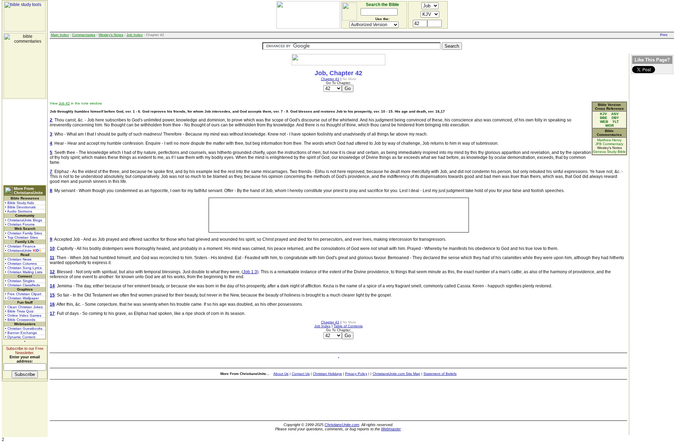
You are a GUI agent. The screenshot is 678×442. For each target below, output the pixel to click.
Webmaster (391, 429)
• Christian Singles (20, 281)
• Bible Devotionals (20, 207)
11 (52, 257)
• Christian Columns (21, 263)
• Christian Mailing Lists (23, 272)
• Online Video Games (23, 315)
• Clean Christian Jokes (24, 307)
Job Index (134, 35)
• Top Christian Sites (21, 237)
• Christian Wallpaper (22, 298)
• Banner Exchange (21, 333)
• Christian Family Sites (23, 233)
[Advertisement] (25, 142)
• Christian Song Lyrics (23, 268)
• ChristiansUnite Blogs (23, 220)
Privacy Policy (356, 374)
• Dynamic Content (20, 337)
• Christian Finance (20, 246)
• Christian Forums (20, 224)
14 (52, 285)
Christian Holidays (327, 374)
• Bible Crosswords (20, 320)
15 (52, 295)
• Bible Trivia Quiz (19, 311)
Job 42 (64, 103)
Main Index (60, 35)
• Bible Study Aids (19, 203)
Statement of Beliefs (440, 374)
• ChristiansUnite (23, 250)
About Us (281, 374)
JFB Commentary (609, 144)
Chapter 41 (330, 79)
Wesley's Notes (111, 35)
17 (52, 313)
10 (52, 248)
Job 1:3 (250, 271)
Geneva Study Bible (609, 152)
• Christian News (18, 259)
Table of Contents (348, 326)
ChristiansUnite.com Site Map (396, 374)
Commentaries (83, 35)
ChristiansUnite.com (342, 425)
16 (52, 304)
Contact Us (301, 374)
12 (52, 271)
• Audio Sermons (18, 211)
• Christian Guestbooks (23, 328)
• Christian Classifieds (22, 285)
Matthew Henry (609, 140)
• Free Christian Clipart (23, 294)
